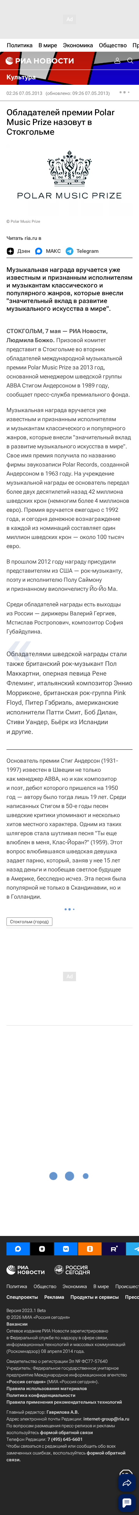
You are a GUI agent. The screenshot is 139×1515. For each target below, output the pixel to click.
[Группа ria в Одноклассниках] (90, 1248)
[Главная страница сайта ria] (39, 61)
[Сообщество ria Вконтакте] (66, 1248)
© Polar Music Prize (23, 221)
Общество (45, 1286)
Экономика (75, 1286)
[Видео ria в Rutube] (113, 1248)
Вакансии (16, 1324)
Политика (16, 1286)
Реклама (54, 1297)
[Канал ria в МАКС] (18, 1248)
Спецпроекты (22, 1297)
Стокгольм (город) (29, 921)
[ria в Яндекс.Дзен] (42, 1248)
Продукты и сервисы (94, 1297)
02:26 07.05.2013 (24, 93)
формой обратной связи (66, 1432)
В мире (101, 1286)
